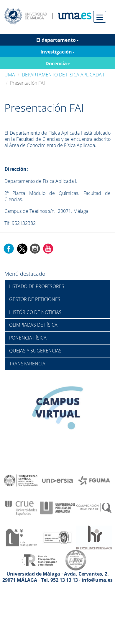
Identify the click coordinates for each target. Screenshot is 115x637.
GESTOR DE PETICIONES (34, 299)
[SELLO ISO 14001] (57, 537)
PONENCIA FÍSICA (28, 338)
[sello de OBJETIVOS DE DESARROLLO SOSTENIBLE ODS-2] (21, 480)
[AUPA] (57, 507)
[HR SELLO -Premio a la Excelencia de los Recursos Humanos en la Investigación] (94, 537)
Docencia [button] (56, 63)
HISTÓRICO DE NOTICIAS (35, 312)
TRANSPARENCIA (27, 363)
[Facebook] (9, 248)
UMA (9, 74)
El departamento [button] (56, 40)
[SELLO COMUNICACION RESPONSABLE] (94, 507)
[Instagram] (35, 248)
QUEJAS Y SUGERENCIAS (35, 350)
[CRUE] (21, 507)
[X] (22, 248)
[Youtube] (48, 248)
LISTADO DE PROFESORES (36, 286)
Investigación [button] (56, 52)
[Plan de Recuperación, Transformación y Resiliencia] (39, 559)
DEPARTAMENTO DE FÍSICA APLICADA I (63, 74)
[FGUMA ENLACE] (94, 480)
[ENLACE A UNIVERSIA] (57, 480)
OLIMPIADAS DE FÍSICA (33, 325)
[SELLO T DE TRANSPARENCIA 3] (21, 537)
